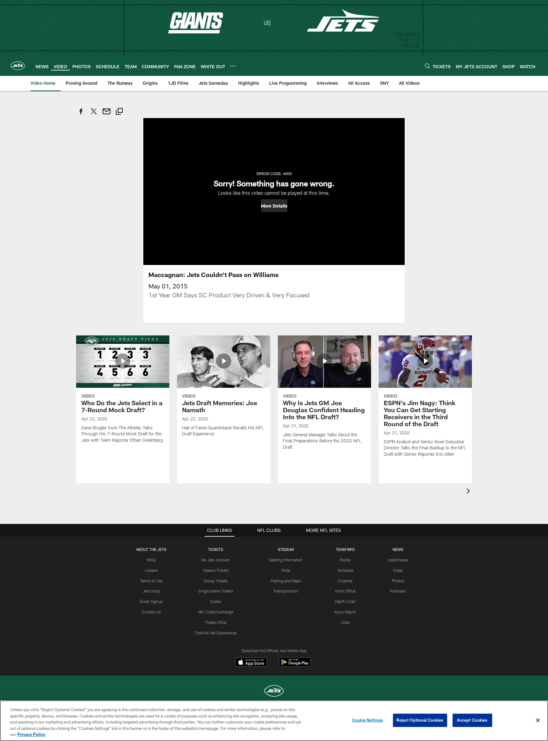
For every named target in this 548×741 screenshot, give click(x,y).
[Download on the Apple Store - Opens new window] (251, 663)
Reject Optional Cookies (420, 720)
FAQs (151, 560)
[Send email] (106, 114)
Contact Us (151, 612)
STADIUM (286, 549)
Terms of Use (151, 581)
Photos (398, 581)
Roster (345, 560)
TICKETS (215, 549)
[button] (274, 205)
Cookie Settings (367, 720)
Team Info (345, 549)
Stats (345, 622)
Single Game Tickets (215, 591)
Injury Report (345, 612)
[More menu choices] (232, 66)
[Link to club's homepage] (17, 65)
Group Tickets (216, 581)
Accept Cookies (472, 720)
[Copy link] (119, 112)
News (398, 549)
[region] (274, 720)
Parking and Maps (286, 581)
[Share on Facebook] (81, 114)
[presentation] (469, 491)
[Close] (538, 720)
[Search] (427, 66)
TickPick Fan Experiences (215, 633)
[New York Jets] (274, 692)
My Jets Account (215, 560)
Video (398, 570)
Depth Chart (345, 601)
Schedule (345, 570)
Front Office (345, 591)
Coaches (345, 581)
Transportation (285, 591)
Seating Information (286, 560)
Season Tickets (216, 570)
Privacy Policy (31, 734)
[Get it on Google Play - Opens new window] (295, 665)
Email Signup (151, 601)
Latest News (398, 560)
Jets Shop (151, 591)
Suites (215, 601)
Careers (151, 570)
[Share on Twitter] (94, 114)
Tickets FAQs (216, 622)
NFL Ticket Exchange (215, 612)
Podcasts (398, 591)
